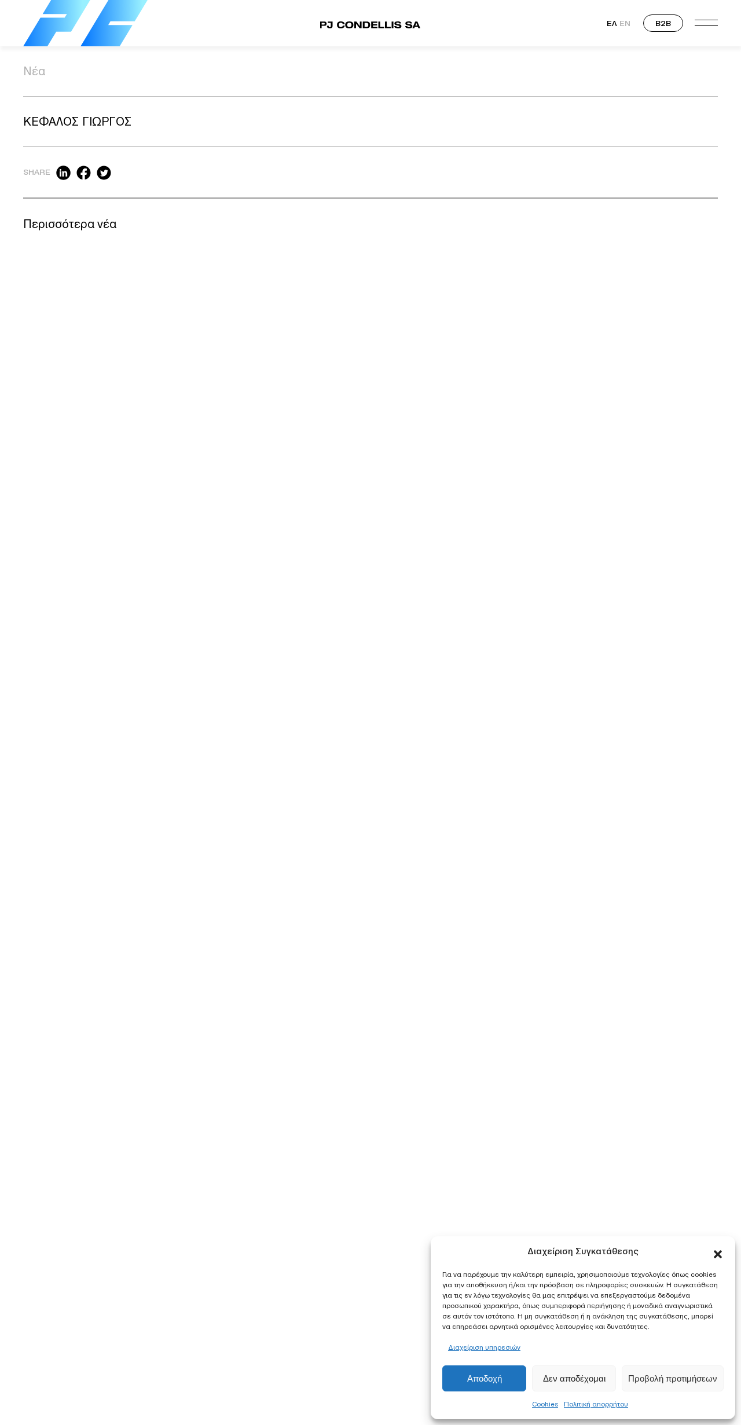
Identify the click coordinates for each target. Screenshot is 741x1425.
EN (624, 23)
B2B (663, 23)
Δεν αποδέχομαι (574, 1378)
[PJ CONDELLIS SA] (85, 23)
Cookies (545, 1404)
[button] (718, 1251)
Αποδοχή (484, 1378)
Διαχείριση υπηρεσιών (484, 1347)
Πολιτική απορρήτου (596, 1404)
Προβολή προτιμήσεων (672, 1378)
